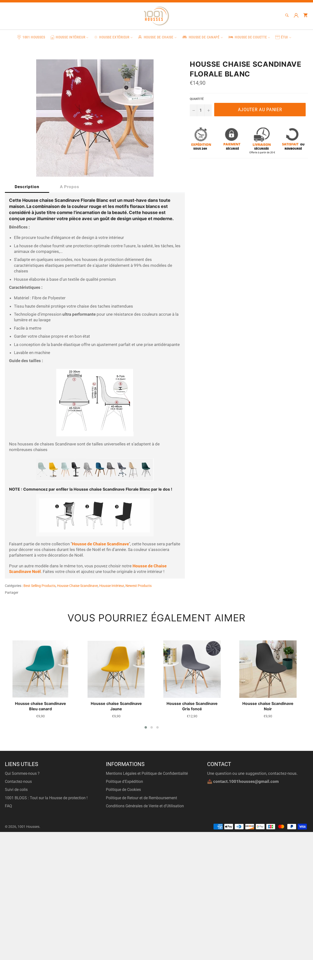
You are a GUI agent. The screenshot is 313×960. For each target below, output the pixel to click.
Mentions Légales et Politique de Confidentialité (147, 773)
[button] (146, 727)
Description (27, 186)
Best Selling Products (39, 586)
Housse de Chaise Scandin (97, 543)
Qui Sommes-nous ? (22, 773)
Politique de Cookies (123, 789)
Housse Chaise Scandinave (77, 586)
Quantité (197, 99)
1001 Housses (28, 827)
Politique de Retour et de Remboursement (141, 798)
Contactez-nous (18, 781)
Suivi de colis (16, 789)
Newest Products (138, 586)
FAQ (8, 806)
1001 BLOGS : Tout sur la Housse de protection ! (46, 798)
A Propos (69, 186)
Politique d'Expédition (124, 781)
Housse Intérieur (111, 586)
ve (126, 543)
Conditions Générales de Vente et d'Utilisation (145, 806)
